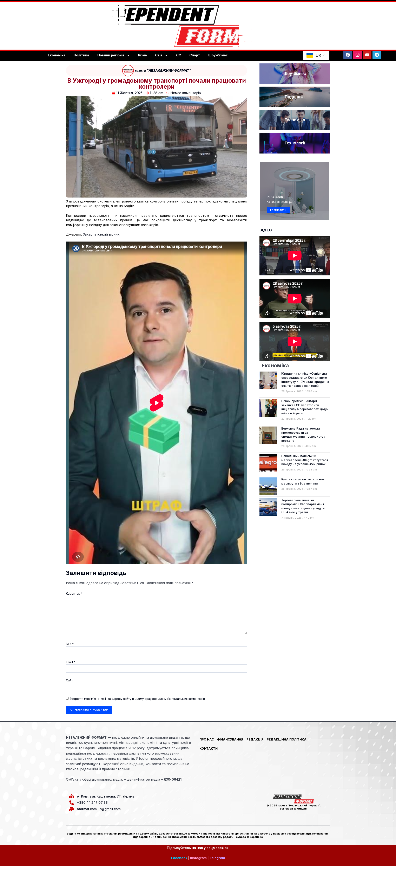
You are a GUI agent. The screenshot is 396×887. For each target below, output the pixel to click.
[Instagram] (357, 55)
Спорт (194, 55)
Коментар (74, 593)
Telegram (217, 858)
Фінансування (230, 739)
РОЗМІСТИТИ (278, 210)
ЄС (178, 55)
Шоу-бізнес (218, 55)
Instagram (198, 858)
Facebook (179, 858)
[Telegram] (376, 55)
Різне (142, 55)
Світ (159, 55)
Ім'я (70, 643)
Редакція (254, 739)
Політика (81, 55)
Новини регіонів (111, 55)
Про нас (206, 739)
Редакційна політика (286, 739)
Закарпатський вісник (101, 234)
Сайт (69, 680)
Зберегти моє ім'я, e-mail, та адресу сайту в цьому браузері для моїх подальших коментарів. (137, 698)
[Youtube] (367, 55)
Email (70, 662)
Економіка (56, 55)
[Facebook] (347, 55)
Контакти (208, 748)
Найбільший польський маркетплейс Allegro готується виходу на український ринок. (304, 460)
